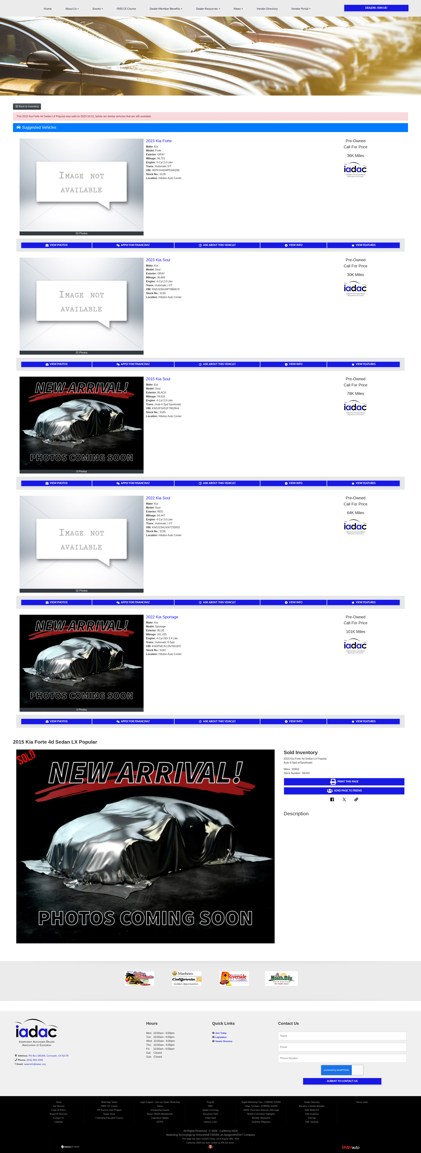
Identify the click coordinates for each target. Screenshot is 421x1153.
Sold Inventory (312, 1114)
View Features (366, 245)
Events (97, 9)
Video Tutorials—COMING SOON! (261, 1106)
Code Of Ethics (58, 1110)
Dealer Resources (207, 9)
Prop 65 (210, 1102)
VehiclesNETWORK (208, 1134)
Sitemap (312, 1118)
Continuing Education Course (109, 1118)
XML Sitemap (311, 1122)
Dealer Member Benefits (165, 9)
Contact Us (58, 1118)
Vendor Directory (267, 9)
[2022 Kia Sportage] (82, 661)
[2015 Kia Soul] (82, 423)
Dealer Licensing (210, 1110)
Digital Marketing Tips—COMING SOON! (261, 1102)
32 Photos (81, 233)
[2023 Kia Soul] (82, 304)
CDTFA (159, 1122)
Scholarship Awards (159, 1110)
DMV (210, 1106)
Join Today (220, 1033)
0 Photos (81, 471)
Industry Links (210, 1122)
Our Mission (58, 1106)
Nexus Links (362, 1102)
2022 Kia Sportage (162, 617)
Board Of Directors (59, 1114)
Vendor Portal (300, 9)
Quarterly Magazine (261, 1122)
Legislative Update (160, 1118)
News (237, 9)
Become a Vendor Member (311, 1106)
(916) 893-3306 (35, 1060)
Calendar (58, 1122)
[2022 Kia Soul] (82, 542)
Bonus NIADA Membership (160, 1114)
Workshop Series (109, 1102)
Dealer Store (109, 1114)
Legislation (221, 1037)
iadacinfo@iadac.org (35, 1064)
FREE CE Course (126, 9)
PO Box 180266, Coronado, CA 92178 (48, 1055)
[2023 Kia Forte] (82, 185)
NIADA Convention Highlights (261, 1114)
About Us (71, 9)
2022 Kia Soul (158, 498)
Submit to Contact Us (342, 1081)
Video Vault (210, 1118)
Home (48, 9)
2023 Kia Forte (159, 141)
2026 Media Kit (312, 1110)
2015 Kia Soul (158, 379)
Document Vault (210, 1114)
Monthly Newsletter (261, 1118)
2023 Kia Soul (158, 260)
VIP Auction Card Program (109, 1110)
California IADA (229, 1130)
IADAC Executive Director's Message (261, 1110)
